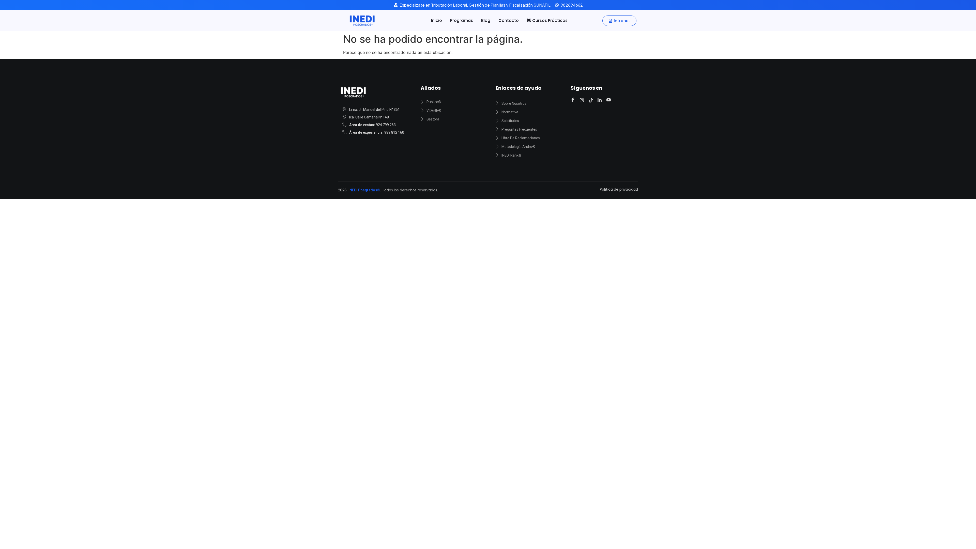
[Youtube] (609, 100)
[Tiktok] (591, 100)
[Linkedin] (600, 100)
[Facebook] (573, 100)
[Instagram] (582, 100)
